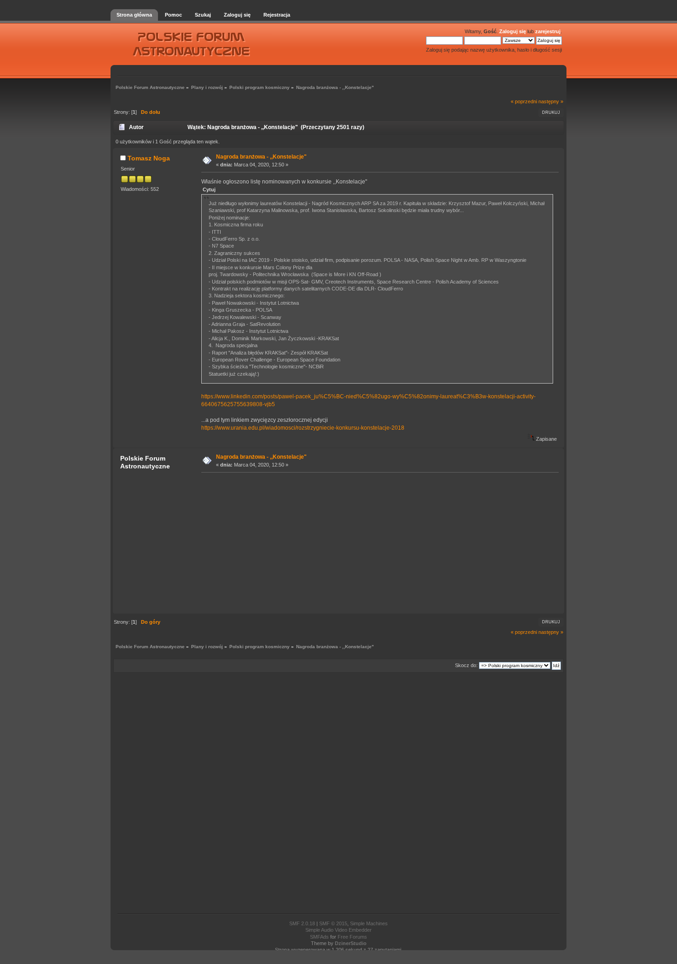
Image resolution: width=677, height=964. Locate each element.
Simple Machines (369, 923)
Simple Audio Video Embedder (338, 930)
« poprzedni (524, 101)
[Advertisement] (377, 542)
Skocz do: (466, 665)
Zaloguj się (512, 31)
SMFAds (319, 937)
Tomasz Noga (149, 158)
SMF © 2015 (333, 923)
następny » (550, 101)
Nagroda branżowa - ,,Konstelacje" (261, 157)
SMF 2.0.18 (302, 923)
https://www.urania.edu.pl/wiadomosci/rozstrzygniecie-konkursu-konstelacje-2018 (302, 428)
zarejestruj (547, 31)
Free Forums (352, 937)
